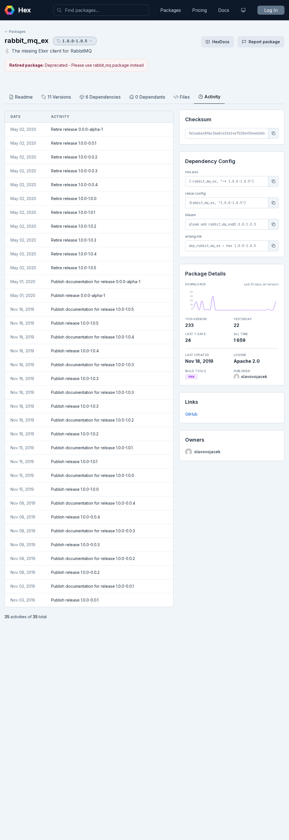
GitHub (191, 414)
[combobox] (101, 10)
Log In (271, 10)
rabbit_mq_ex (27, 40)
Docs (223, 10)
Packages (170, 10)
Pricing (199, 10)
